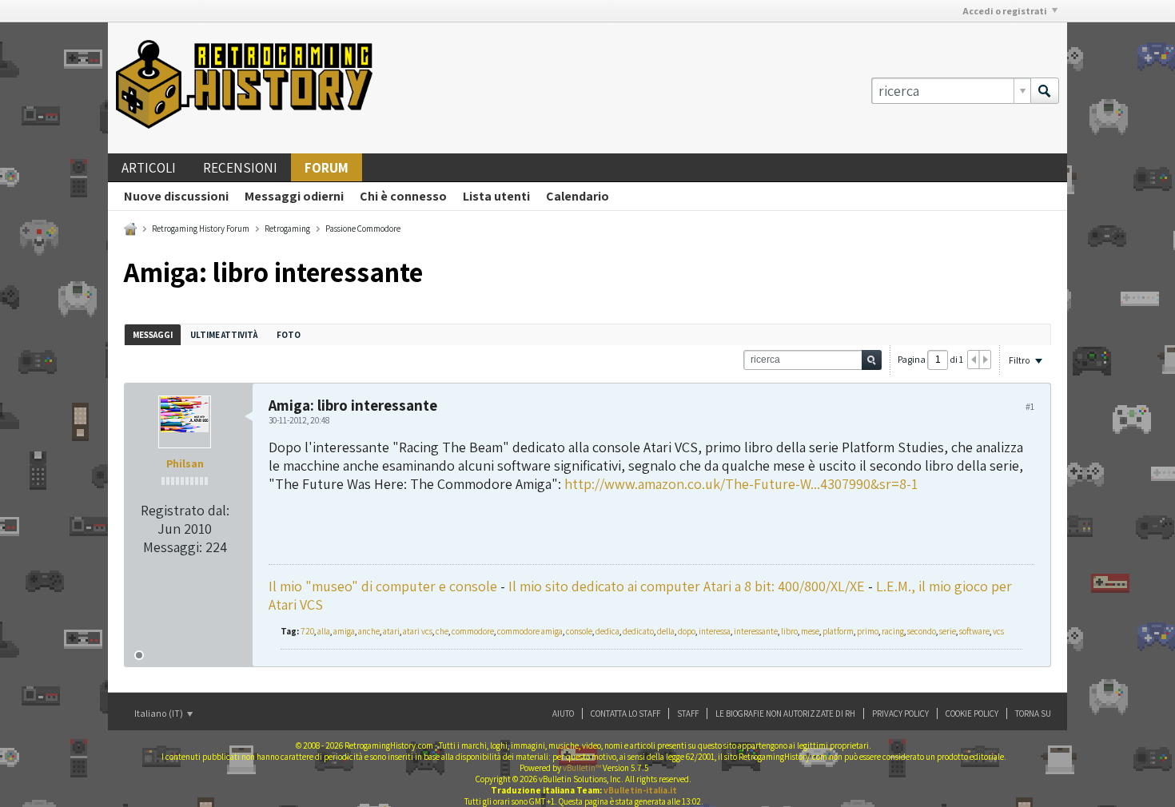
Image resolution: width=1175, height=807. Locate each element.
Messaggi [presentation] (153, 334)
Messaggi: (172, 547)
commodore (473, 631)
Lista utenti (496, 196)
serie (947, 631)
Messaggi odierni (294, 196)
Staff (688, 713)
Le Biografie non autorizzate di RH (785, 713)
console (579, 631)
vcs (998, 631)
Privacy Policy (900, 713)
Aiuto (563, 713)
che (442, 631)
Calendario (577, 196)
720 (307, 631)
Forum (327, 168)
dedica (607, 631)
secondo (921, 631)
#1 (1030, 406)
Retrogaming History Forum (200, 228)
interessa (715, 631)
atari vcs (417, 631)
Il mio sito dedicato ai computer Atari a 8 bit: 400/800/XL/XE (686, 586)
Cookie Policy (972, 713)
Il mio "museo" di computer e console (383, 586)
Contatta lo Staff (625, 713)
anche (369, 631)
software (974, 631)
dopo (686, 631)
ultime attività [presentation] (224, 334)
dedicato (638, 631)
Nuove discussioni (176, 196)
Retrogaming (287, 228)
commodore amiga (530, 631)
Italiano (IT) (159, 713)
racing (893, 631)
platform (838, 631)
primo (867, 631)
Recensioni (240, 168)
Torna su (1033, 713)
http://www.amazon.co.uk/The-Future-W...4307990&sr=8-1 (741, 484)
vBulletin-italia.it (640, 790)
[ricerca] (1044, 91)
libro (789, 631)
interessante (756, 631)
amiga (344, 631)
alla (323, 631)
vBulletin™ (582, 767)
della (666, 631)
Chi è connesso (403, 196)
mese (810, 631)
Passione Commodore (362, 228)
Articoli (148, 168)
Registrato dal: (185, 510)
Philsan (185, 463)
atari (391, 631)
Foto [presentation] (289, 334)
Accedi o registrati (1004, 11)
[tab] (152, 334)
